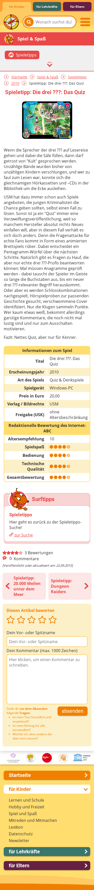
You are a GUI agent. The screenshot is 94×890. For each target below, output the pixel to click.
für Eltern (77, 6)
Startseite (19, 77)
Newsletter (19, 840)
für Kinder (16, 6)
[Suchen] (29, 22)
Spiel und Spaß (23, 813)
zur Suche (23, 535)
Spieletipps (77, 77)
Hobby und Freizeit (26, 807)
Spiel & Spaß (47, 77)
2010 (15, 83)
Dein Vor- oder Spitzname (31, 632)
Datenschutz (21, 834)
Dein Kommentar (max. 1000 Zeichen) (42, 650)
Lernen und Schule (26, 800)
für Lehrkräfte (46, 6)
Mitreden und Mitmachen (33, 820)
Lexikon (16, 827)
